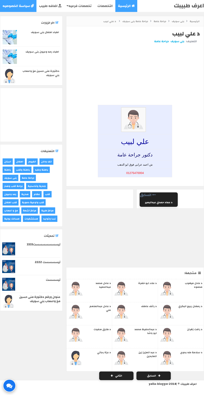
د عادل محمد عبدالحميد (103, 285)
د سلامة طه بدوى (191, 352)
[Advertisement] (134, 58)
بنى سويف (177, 41)
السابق (152, 375)
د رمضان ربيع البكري (190, 306)
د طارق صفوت (102, 329)
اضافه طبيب (48, 6)
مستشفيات (31, 219)
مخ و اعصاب (11, 210)
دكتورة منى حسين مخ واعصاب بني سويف (41, 73)
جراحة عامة (161, 41)
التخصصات (105, 6)
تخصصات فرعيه (80, 6)
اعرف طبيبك (189, 6)
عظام (37, 194)
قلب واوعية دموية (33, 202)
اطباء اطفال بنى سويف (45, 32)
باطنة (7, 170)
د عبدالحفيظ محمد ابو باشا (145, 331)
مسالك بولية (12, 219)
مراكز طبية (47, 210)
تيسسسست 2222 (47, 262)
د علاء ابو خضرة (147, 283)
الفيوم (32, 161)
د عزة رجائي (104, 352)
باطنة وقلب (23, 170)
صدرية (25, 194)
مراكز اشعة (29, 210)
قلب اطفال (10, 202)
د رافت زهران (194, 329)
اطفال (19, 161)
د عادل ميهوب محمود (193, 285)
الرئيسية (124, 6)
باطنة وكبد (41, 170)
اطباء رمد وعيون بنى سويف (42, 51)
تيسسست (53, 280)
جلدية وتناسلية (37, 186)
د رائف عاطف (149, 306)
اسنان (7, 161)
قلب (47, 194)
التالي (118, 375)
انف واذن (46, 161)
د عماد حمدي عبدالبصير (159, 202)
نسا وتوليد (49, 219)
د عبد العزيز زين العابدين (147, 354)
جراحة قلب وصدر (13, 186)
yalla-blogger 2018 (162, 384)
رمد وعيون (10, 194)
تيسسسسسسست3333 (43, 244)
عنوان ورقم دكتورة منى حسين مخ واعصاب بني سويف (39, 299)
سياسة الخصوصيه (17, 6)
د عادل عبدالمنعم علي (100, 308)
